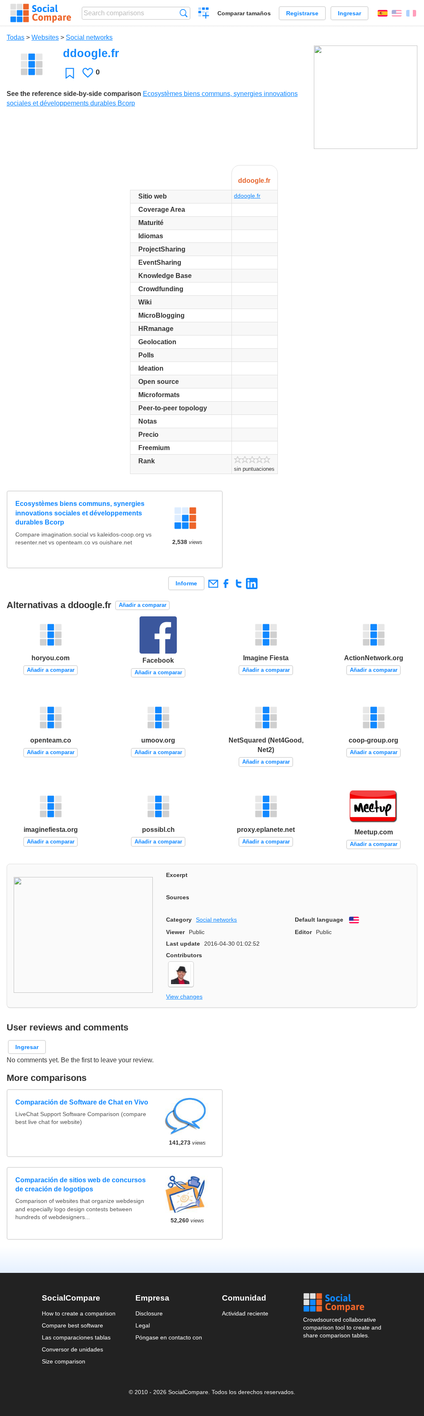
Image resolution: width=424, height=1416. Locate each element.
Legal (142, 1325)
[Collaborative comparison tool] (41, 13)
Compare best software (72, 1325)
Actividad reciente (245, 1313)
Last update (183, 943)
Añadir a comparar (142, 605)
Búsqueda (184, 13)
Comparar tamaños (244, 13)
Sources (177, 897)
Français (411, 13)
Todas (15, 37)
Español (383, 13)
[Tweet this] (238, 583)
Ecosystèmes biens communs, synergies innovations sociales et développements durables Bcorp (80, 513)
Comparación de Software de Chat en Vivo (81, 1102)
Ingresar (349, 13)
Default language (319, 919)
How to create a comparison (79, 1313)
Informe (186, 583)
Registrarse (302, 13)
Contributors (184, 955)
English (397, 13)
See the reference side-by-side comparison (74, 93)
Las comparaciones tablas (76, 1337)
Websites (45, 37)
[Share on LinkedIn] (251, 583)
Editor (303, 932)
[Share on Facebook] (225, 583)
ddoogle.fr (247, 195)
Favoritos (69, 73)
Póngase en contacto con (168, 1337)
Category (179, 919)
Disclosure (149, 1313)
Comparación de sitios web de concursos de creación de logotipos (80, 1184)
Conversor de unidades (72, 1349)
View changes (184, 996)
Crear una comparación (204, 14)
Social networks (89, 37)
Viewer (175, 932)
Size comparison (63, 1361)
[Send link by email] (213, 583)
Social (343, 1303)
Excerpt (177, 875)
